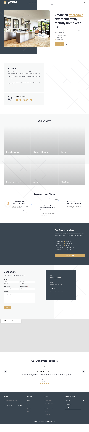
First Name (6, 283)
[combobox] (21, 289)
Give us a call (21, 97)
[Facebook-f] (5, 410)
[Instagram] (7, 410)
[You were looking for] (84, 3)
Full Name (6, 279)
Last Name (22, 283)
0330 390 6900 (25, 100)
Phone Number (24, 286)
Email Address (7, 286)
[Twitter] (9, 410)
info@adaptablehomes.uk (56, 284)
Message (6, 291)
